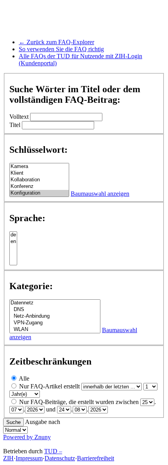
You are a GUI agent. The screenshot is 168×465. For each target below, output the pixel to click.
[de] (13, 235)
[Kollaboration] (39, 180)
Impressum (29, 458)
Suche (13, 422)
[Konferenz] (39, 186)
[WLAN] (55, 329)
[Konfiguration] (39, 193)
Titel (14, 125)
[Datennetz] (55, 303)
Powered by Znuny (27, 437)
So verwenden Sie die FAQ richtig (61, 49)
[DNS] (55, 309)
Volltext (19, 116)
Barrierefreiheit (95, 458)
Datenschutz (60, 458)
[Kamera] (39, 166)
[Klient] (39, 173)
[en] (13, 241)
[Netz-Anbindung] (55, 316)
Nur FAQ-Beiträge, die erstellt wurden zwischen (79, 402)
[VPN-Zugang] (55, 323)
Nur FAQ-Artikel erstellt (49, 386)
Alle (24, 378)
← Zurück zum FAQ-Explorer (56, 42)
